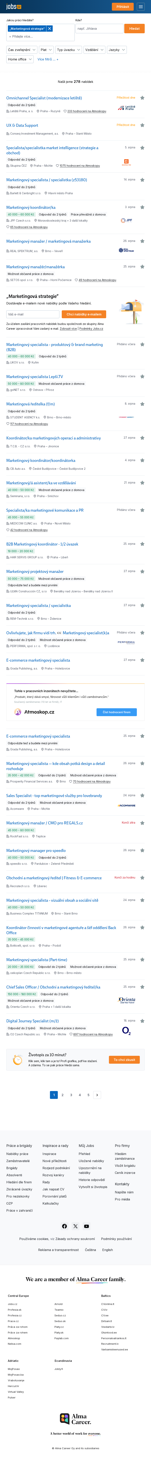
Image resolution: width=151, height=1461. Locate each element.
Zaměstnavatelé (18, 1161)
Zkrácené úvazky (19, 1189)
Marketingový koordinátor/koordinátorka (40, 460)
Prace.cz (13, 1321)
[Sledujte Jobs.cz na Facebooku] (64, 1226)
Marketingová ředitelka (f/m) (30, 404)
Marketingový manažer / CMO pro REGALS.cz (44, 823)
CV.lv (104, 1309)
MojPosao (14, 1368)
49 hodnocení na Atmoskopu (97, 280)
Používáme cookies (33, 1239)
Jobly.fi (58, 1368)
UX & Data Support (22, 125)
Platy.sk (59, 1332)
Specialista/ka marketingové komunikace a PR (45, 510)
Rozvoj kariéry (53, 1175)
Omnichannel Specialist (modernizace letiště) (44, 98)
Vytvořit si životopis (93, 1187)
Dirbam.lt (106, 1321)
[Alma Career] (75, 1419)
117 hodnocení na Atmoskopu (29, 423)
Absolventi (14, 1175)
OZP (9, 1203)
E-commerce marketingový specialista (38, 660)
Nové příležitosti (54, 1161)
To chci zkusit (124, 1060)
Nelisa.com (14, 1343)
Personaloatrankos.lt (113, 1338)
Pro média (122, 1199)
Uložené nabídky (91, 1161)
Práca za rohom (18, 1326)
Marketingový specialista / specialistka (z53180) (46, 179)
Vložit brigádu (125, 1166)
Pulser (12, 1397)
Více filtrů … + (48, 59)
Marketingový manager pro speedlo (36, 850)
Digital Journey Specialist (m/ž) (32, 1021)
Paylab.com (61, 1338)
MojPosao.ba (16, 1374)
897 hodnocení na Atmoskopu (93, 1034)
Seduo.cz (60, 1315)
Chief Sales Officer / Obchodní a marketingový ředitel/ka (53, 987)
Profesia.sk (14, 1309)
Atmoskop (14, 1338)
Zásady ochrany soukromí (75, 1239)
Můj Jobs (86, 1146)
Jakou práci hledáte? (20, 20)
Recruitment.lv (110, 1343)
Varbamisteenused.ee (114, 1349)
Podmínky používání (116, 1239)
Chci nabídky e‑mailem (84, 314)
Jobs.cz (12, 1304)
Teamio (59, 1309)
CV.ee (105, 1315)
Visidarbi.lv (107, 1326)
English (107, 1250)
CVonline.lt (107, 1304)
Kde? (79, 20)
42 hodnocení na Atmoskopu (29, 530)
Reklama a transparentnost (58, 1250)
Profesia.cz (15, 1315)
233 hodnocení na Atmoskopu (86, 111)
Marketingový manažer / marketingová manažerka (48, 241)
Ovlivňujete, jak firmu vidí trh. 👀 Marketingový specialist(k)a (57, 632)
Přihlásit (123, 7)
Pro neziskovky (17, 1196)
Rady (46, 1182)
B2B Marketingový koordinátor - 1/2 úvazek (42, 544)
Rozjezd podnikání (56, 1168)
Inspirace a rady (55, 1146)
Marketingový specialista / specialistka (38, 605)
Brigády (11, 1168)
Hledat (134, 29)
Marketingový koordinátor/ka (30, 207)
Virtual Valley (16, 1391)
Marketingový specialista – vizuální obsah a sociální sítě (52, 900)
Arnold (58, 1304)
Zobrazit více (68, 328)
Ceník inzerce (125, 1173)
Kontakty (122, 1184)
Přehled (84, 1154)
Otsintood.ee (109, 1332)
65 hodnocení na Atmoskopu (29, 227)
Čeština (90, 1250)
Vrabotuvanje (16, 1380)
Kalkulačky (50, 1203)
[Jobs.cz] (13, 7)
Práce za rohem (18, 1332)
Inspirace (49, 1154)
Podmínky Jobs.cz (91, 328)
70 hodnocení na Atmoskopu (91, 781)
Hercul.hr (13, 1386)
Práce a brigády (19, 1146)
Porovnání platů (54, 1196)
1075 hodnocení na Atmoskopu (80, 165)
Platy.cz (59, 1326)
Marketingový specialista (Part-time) (36, 959)
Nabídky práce (17, 1154)
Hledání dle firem (19, 1182)
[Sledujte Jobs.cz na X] (75, 1226)
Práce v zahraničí (19, 1210)
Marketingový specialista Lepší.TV (34, 376)
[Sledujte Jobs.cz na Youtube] (86, 1226)
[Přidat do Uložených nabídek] (142, 97)
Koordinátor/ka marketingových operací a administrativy (53, 438)
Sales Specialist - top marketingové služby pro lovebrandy (54, 795)
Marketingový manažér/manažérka (35, 266)
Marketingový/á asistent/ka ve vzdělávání (41, 482)
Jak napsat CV (53, 1189)
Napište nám (124, 1192)
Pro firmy (122, 1146)
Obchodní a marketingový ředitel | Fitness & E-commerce (54, 877)
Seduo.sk (60, 1321)
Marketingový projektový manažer (35, 571)
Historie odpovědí (92, 1180)
